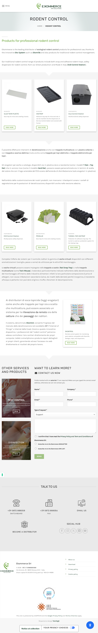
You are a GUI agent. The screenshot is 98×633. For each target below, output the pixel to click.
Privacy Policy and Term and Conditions (75, 436)
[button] (6, 6)
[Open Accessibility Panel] (90, 625)
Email (37, 400)
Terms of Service (71, 616)
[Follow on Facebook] (62, 530)
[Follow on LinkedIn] (79, 530)
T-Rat (85, 165)
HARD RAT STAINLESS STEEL (46, 114)
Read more (10, 127)
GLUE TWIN (72, 114)
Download (71, 564)
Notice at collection (30, 628)
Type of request (40, 410)
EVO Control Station (11, 236)
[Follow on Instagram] (67, 530)
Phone (70, 400)
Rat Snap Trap (66, 267)
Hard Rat (42, 168)
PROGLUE (39, 236)
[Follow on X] (73, 530)
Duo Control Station (11, 114)
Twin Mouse (24, 271)
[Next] (96, 106)
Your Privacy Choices (55, 627)
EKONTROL (69, 331)
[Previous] (2, 106)
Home (39, 26)
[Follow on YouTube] (85, 530)
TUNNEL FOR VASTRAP (76, 236)
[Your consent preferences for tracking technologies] (2, 475)
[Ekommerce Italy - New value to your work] (49, 6)
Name (37, 389)
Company (71, 389)
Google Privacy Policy (55, 616)
